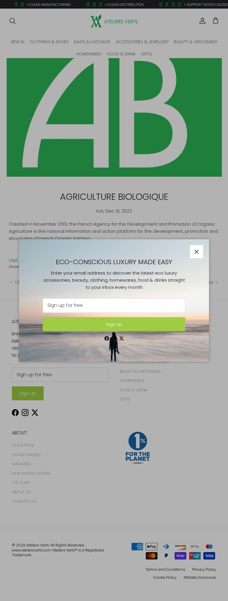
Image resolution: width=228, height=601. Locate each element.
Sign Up (114, 324)
